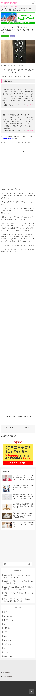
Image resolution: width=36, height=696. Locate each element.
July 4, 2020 (29, 105)
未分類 (6, 652)
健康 (5, 636)
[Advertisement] (18, 170)
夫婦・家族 (7, 640)
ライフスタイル (13, 7)
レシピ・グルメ (9, 624)
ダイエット (7, 612)
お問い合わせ (7, 676)
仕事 (5, 632)
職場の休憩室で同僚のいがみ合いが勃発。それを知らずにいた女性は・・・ (18, 576)
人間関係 (12, 36)
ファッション (8, 616)
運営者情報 (6, 672)
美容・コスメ (8, 656)
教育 (5, 648)
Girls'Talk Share (9, 3)
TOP (3, 7)
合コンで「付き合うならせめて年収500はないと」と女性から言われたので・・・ (18, 600)
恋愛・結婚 (7, 644)
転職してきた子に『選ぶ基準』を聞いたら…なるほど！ (18, 594)
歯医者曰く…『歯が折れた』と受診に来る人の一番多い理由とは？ (18, 582)
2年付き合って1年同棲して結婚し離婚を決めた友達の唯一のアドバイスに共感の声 (19, 588)
